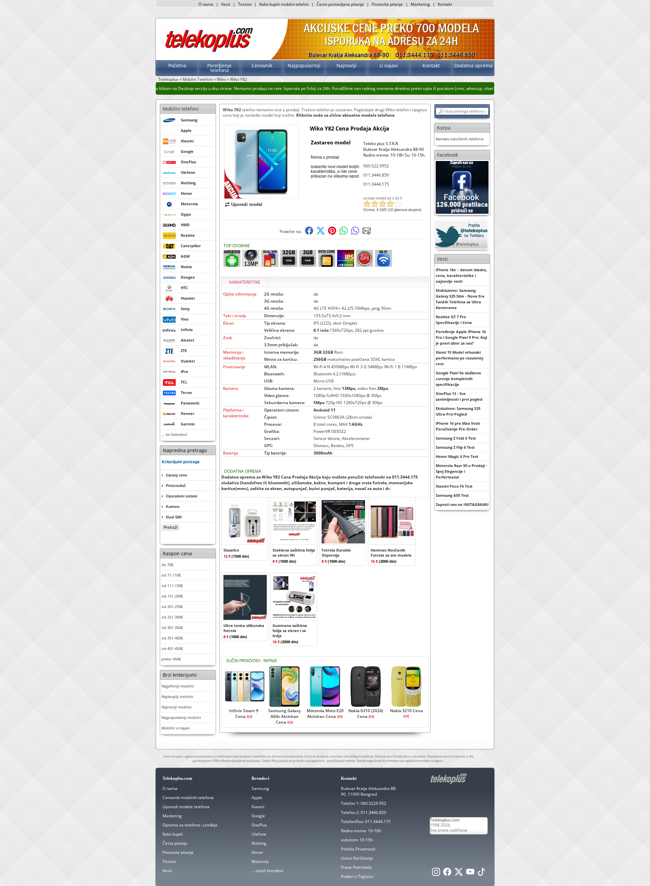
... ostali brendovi (267, 870)
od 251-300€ (172, 617)
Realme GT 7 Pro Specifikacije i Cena (454, 319)
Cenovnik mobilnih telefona (188, 797)
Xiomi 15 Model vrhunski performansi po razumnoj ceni (459, 358)
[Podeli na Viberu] (355, 233)
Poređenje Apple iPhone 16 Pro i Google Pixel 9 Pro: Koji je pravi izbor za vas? (461, 337)
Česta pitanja (174, 843)
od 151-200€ (172, 596)
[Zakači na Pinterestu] (332, 233)
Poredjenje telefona (219, 67)
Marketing (420, 4)
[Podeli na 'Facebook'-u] (309, 233)
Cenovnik (262, 65)
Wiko (221, 79)
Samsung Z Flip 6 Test (455, 447)
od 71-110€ (171, 575)
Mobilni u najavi (175, 727)
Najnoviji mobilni (176, 706)
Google (258, 816)
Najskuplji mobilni (177, 696)
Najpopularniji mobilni (181, 717)
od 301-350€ (172, 627)
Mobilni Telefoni (197, 79)
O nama (205, 4)
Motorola (260, 861)
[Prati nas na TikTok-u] (481, 873)
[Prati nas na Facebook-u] (462, 186)
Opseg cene (176, 475)
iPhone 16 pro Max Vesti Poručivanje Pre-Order (458, 426)
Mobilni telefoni (181, 109)
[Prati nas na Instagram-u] (436, 873)
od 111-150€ (172, 585)
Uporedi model (246, 204)
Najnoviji (346, 65)
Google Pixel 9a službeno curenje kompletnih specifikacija (458, 378)
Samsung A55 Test (452, 495)
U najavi (389, 65)
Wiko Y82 (238, 79)
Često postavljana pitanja (340, 4)
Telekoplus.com (444, 820)
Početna (177, 65)
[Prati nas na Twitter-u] (458, 873)
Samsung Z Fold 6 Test (456, 438)
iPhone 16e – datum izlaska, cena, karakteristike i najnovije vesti (461, 275)
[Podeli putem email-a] (367, 233)
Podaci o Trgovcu (357, 876)
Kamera (172, 507)
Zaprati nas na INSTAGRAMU (462, 504)
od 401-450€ (172, 648)
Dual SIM (173, 517)
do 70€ (167, 564)
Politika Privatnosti (358, 849)
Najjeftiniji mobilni (177, 686)
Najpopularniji (304, 65)
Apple (257, 797)
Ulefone (259, 834)
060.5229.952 (373, 803)
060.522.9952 (376, 166)
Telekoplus (168, 79)
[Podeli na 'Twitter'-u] (321, 233)
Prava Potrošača (356, 867)
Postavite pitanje (387, 4)
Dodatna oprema (473, 65)
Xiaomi (258, 807)
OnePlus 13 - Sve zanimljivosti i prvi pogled (459, 396)
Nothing (259, 843)
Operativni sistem (181, 496)
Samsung (260, 788)
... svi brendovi (174, 434)
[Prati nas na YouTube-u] (470, 873)
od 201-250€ (172, 606)
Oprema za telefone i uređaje (190, 825)
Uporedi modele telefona (186, 807)
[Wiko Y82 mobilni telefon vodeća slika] (261, 196)
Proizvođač (176, 486)
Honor (257, 852)
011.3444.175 (376, 184)
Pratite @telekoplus (460, 244)
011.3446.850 (376, 175)
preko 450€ (171, 658)
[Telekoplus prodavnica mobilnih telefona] (207, 52)
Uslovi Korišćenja (357, 858)
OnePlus (259, 825)
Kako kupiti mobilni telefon (284, 4)
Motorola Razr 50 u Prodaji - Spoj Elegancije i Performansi (461, 471)
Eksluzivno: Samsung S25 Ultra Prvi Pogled (458, 411)
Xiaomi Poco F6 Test (454, 486)
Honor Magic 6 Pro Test (457, 456)
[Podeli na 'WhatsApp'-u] (344, 233)
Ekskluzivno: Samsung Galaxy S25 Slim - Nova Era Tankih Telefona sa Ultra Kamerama (460, 299)
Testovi (245, 4)
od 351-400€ (172, 637)
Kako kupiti (172, 834)
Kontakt (445, 4)
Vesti (225, 4)
